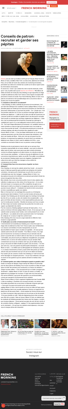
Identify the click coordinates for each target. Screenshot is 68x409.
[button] (46, 6)
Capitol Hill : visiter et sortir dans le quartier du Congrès (53, 98)
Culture (50, 93)
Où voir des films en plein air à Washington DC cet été (25, 332)
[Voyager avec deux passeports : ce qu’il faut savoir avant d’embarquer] (42, 323)
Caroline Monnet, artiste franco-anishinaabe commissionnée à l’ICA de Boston (52, 88)
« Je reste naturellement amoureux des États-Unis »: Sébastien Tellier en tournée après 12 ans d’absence (53, 56)
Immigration (4, 329)
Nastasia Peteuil (22, 334)
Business (11, 21)
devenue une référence (27, 90)
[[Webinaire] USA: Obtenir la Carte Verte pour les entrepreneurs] (9, 323)
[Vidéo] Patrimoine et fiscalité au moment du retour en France (53, 77)
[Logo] (17, 376)
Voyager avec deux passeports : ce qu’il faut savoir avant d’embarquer (42, 333)
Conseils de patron (21, 21)
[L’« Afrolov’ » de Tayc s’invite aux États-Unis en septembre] (59, 323)
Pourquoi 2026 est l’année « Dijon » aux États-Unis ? (53, 67)
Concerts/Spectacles (55, 47)
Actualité (4, 21)
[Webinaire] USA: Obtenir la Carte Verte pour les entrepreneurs (8, 333)
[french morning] (34, 8)
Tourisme (50, 102)
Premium (54, 6)
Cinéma (20, 329)
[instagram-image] (5, 364)
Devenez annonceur (6, 384)
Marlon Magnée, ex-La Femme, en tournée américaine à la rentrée (53, 43)
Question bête (52, 71)
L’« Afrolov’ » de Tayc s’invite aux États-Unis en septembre (58, 333)
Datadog (3, 79)
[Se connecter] (48, 6)
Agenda (49, 81)
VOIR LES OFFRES (51, 2)
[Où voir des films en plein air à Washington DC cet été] (25, 323)
